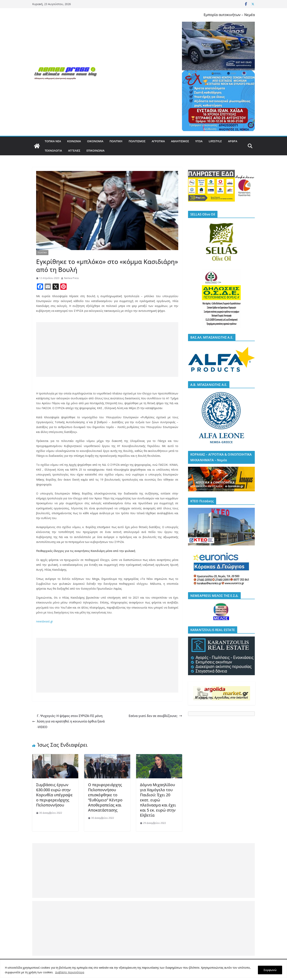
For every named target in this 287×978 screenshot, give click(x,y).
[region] (143, 968)
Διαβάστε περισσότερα (69, 972)
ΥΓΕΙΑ (198, 141)
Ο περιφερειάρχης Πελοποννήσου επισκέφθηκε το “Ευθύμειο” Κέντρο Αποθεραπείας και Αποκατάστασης (105, 797)
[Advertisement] (107, 349)
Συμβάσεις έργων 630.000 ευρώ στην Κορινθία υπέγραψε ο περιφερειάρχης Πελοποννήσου (54, 795)
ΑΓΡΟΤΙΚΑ (158, 141)
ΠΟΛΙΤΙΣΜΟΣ (137, 141)
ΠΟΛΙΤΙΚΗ (116, 141)
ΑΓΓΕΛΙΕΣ (74, 150)
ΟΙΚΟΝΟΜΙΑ (95, 141)
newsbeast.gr (44, 621)
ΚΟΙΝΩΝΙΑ (74, 141)
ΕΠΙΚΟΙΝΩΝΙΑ (95, 150)
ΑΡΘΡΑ (232, 141)
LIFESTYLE (215, 141)
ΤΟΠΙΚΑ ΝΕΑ (53, 141)
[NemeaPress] (37, 146)
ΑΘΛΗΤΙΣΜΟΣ (180, 141)
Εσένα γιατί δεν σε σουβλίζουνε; (153, 716)
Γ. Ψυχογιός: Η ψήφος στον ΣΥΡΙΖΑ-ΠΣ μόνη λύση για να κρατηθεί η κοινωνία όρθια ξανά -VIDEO (71, 721)
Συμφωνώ (270, 970)
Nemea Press (71, 278)
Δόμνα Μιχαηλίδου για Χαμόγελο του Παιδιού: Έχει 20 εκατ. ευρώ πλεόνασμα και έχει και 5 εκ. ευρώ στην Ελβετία (158, 800)
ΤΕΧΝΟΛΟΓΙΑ (53, 150)
